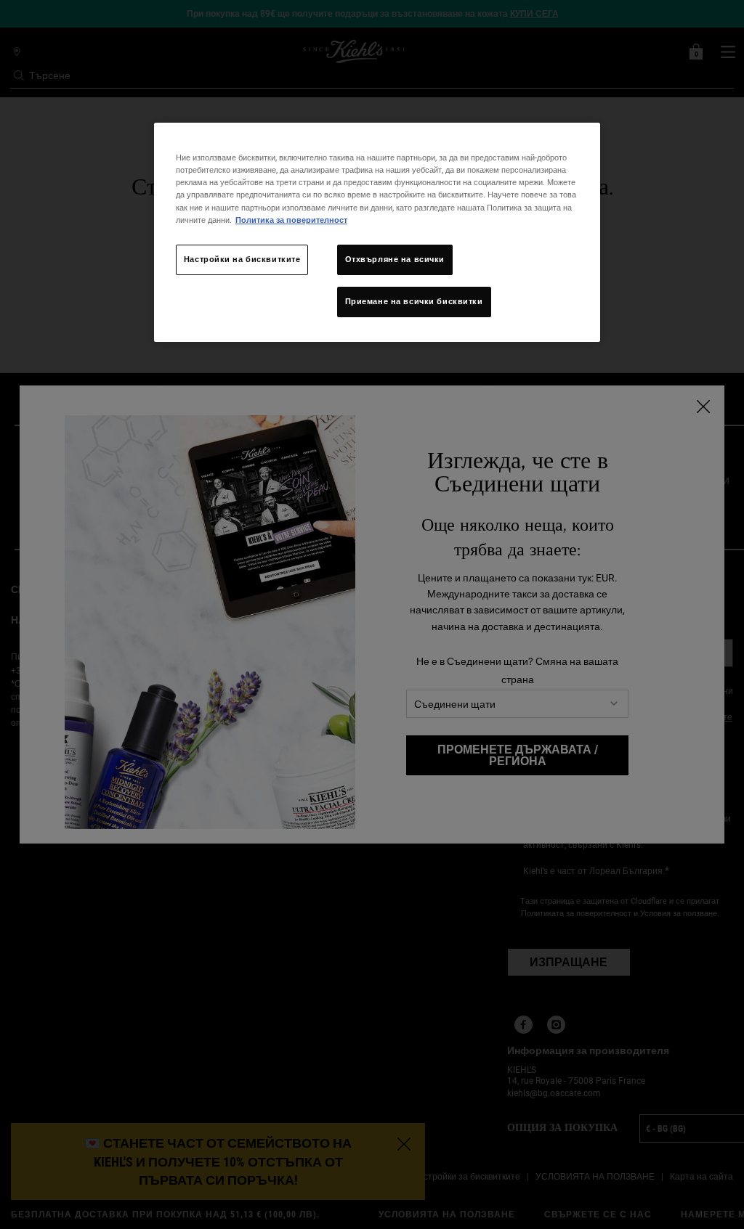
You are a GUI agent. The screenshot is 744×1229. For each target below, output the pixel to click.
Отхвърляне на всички (395, 259)
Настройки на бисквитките (242, 259)
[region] (377, 232)
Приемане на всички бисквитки (414, 301)
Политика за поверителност (291, 220)
